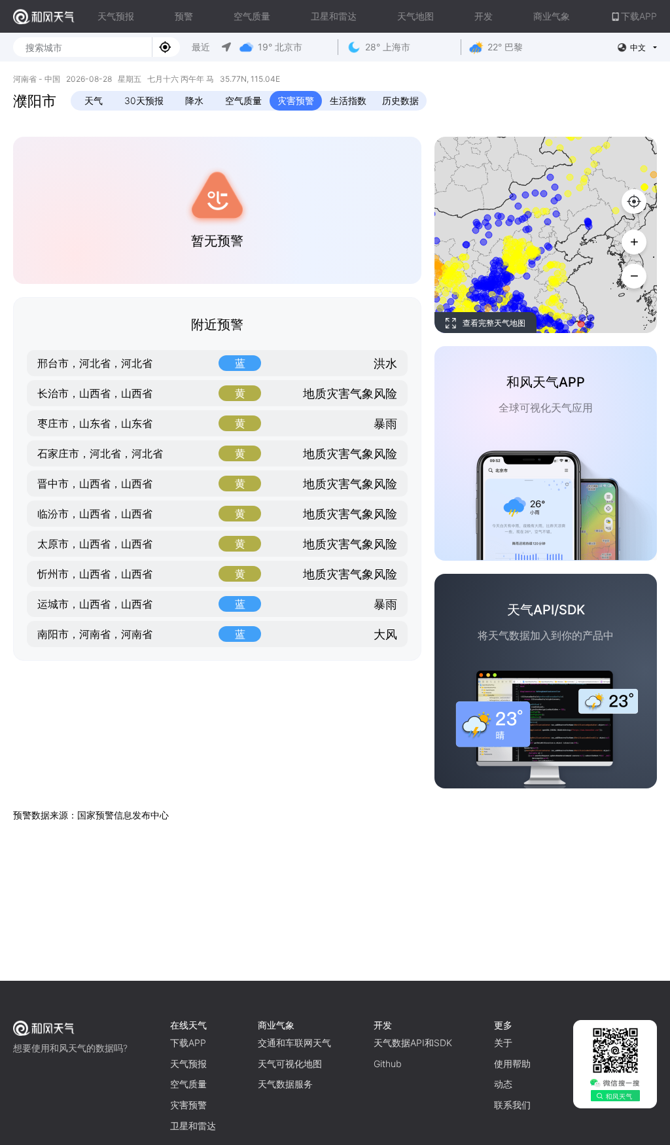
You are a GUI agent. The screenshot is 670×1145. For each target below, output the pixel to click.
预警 (184, 16)
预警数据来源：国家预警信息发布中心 (91, 815)
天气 (93, 100)
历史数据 (400, 100)
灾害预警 (295, 100)
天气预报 (115, 16)
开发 (483, 16)
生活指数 (348, 100)
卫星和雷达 (334, 16)
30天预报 (144, 100)
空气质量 (252, 16)
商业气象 (551, 16)
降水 (194, 100)
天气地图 (415, 16)
